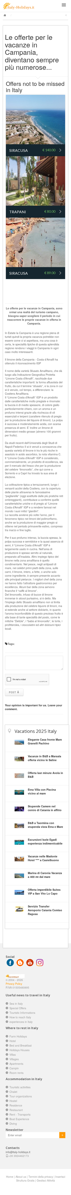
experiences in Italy (21, 1022)
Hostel (13, 1101)
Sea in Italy (16, 1003)
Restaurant (16, 1110)
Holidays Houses (19, 1050)
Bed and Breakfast (20, 1045)
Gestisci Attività (46, 1180)
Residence (15, 1105)
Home (9, 1177)
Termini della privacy (40, 1177)
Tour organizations (20, 1096)
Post (13, 692)
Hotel (12, 1041)
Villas (12, 1054)
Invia (62, 1135)
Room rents (16, 1073)
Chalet (13, 1092)
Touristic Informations (22, 1013)
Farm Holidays (18, 1036)
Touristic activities (19, 1087)
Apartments (16, 1064)
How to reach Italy (20, 1017)
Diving (13, 1123)
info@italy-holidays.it (18, 1152)
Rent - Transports (19, 1114)
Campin (14, 1068)
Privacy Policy (14, 984)
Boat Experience (19, 1119)
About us (21, 1177)
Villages (14, 1059)
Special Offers (17, 1008)
